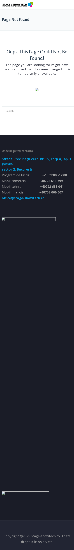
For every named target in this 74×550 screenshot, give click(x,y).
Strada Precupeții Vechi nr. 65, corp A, (32, 159)
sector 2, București (17, 169)
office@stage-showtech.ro (23, 198)
